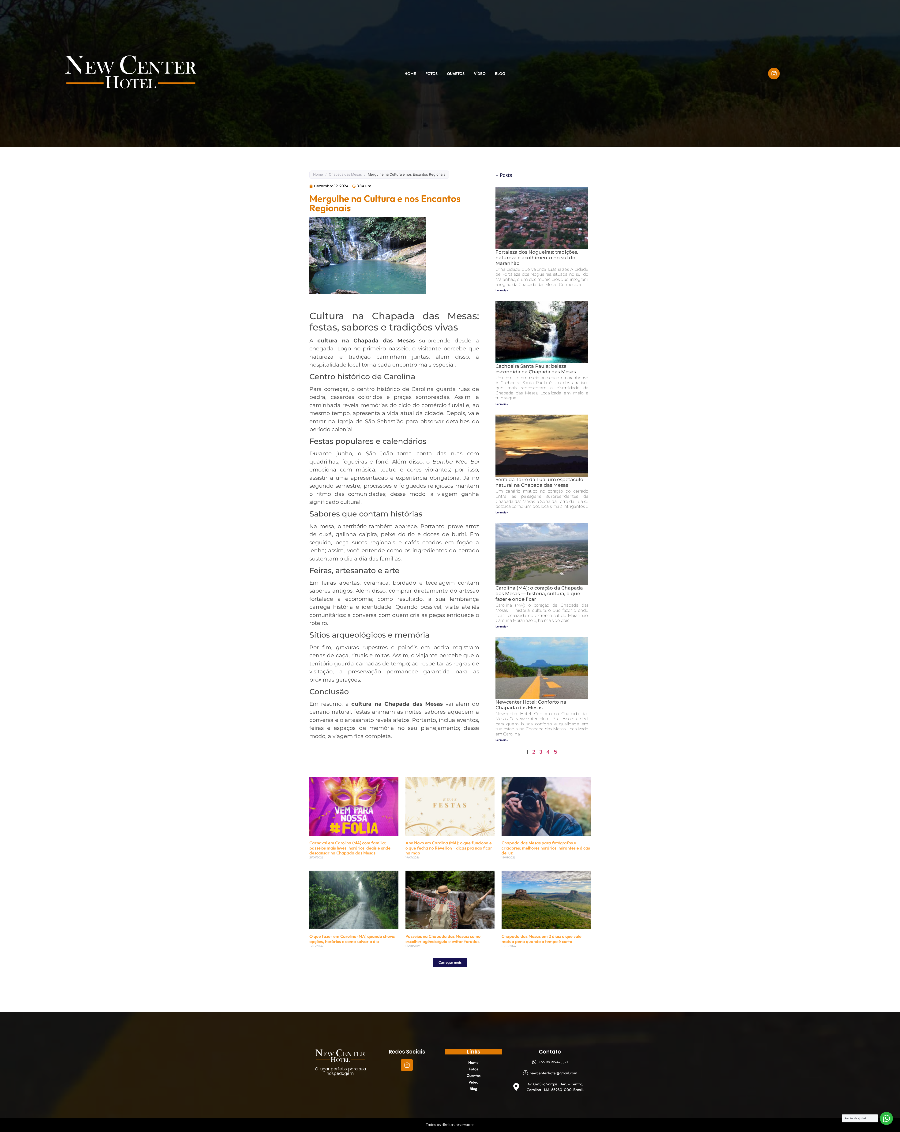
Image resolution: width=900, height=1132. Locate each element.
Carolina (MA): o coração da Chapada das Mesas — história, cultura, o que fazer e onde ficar (539, 593)
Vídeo (480, 73)
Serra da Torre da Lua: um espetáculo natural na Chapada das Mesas (539, 482)
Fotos (431, 73)
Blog (500, 73)
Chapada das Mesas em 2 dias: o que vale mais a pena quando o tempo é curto (541, 939)
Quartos (456, 73)
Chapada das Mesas (345, 174)
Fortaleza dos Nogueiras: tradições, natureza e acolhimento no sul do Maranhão (536, 257)
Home (410, 73)
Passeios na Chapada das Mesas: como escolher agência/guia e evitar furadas (442, 939)
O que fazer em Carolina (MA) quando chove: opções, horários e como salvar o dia (352, 939)
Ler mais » (501, 290)
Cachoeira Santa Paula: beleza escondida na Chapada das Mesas (535, 369)
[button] (450, 962)
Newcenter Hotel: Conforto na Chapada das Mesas (530, 704)
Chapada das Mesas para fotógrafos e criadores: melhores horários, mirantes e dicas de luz (546, 848)
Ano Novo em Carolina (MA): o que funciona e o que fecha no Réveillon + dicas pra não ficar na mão (448, 848)
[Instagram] (407, 1065)
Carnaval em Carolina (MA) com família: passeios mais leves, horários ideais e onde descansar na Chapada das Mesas (349, 848)
